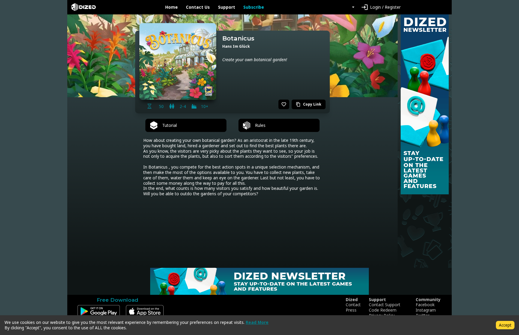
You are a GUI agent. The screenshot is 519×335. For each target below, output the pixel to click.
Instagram (426, 310)
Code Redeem (382, 310)
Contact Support (384, 304)
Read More (257, 322)
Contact (353, 304)
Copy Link (308, 104)
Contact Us (198, 7)
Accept (505, 325)
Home (171, 7)
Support (226, 7)
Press (351, 310)
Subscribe (253, 7)
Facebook (425, 304)
